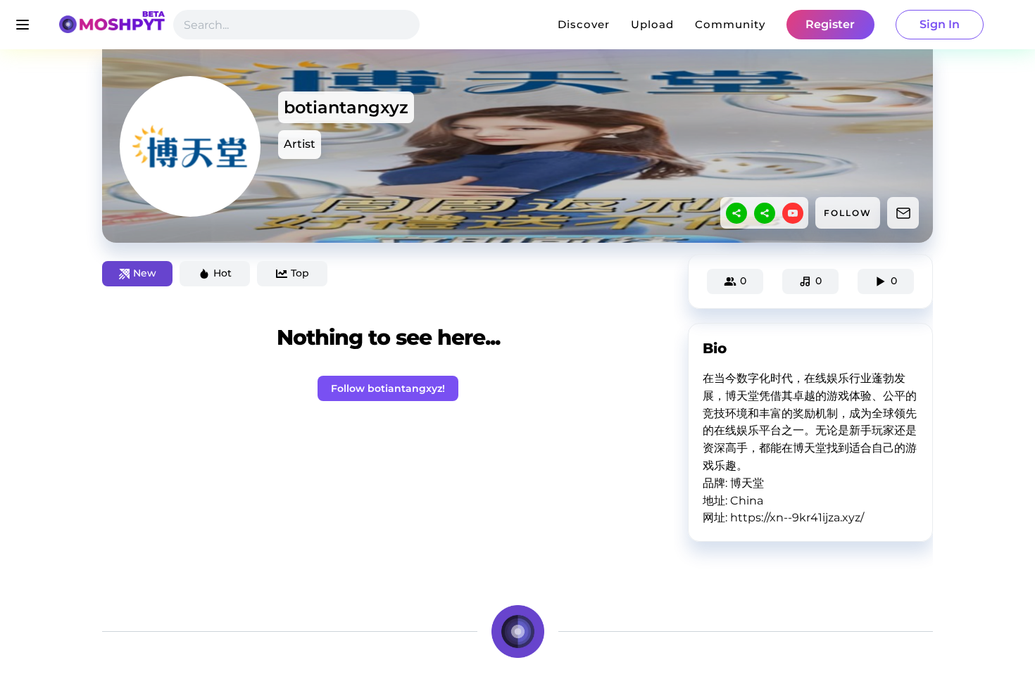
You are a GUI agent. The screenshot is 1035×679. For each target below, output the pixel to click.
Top (300, 273)
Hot (222, 273)
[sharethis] (736, 213)
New (144, 273)
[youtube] (792, 213)
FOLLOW (848, 213)
